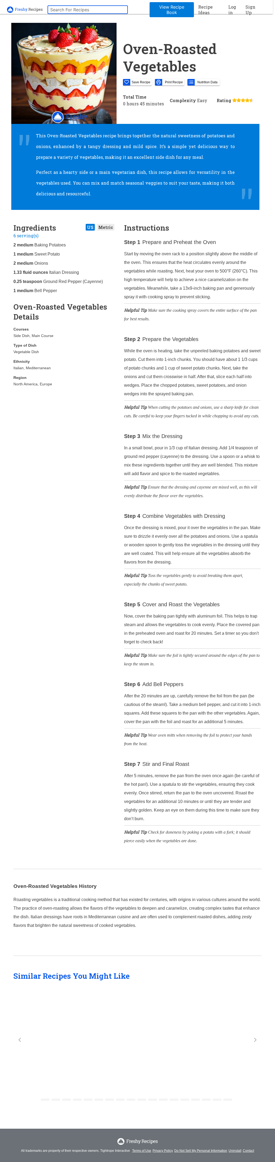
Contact (248, 1151)
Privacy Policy (163, 1151)
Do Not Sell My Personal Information (200, 1151)
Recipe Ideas (205, 9)
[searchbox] (88, 9)
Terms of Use (141, 1151)
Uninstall (235, 1151)
